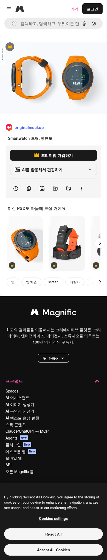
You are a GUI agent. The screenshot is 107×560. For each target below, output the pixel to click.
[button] (53, 358)
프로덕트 (14, 381)
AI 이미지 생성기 (19, 404)
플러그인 (17, 444)
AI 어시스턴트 (17, 397)
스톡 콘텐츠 (15, 424)
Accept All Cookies (53, 549)
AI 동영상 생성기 (19, 411)
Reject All (53, 534)
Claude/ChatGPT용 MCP (27, 431)
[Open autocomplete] (12, 23)
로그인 (92, 9)
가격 (74, 9)
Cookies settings (53, 518)
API (8, 464)
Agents (16, 438)
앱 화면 (31, 281)
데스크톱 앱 (20, 451)
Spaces (11, 391)
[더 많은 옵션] (81, 188)
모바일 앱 (13, 458)
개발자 (75, 281)
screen (53, 281)
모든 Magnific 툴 (19, 471)
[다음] (100, 243)
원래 (31, 47)
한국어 (53, 358)
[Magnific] (53, 313)
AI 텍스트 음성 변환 (22, 418)
